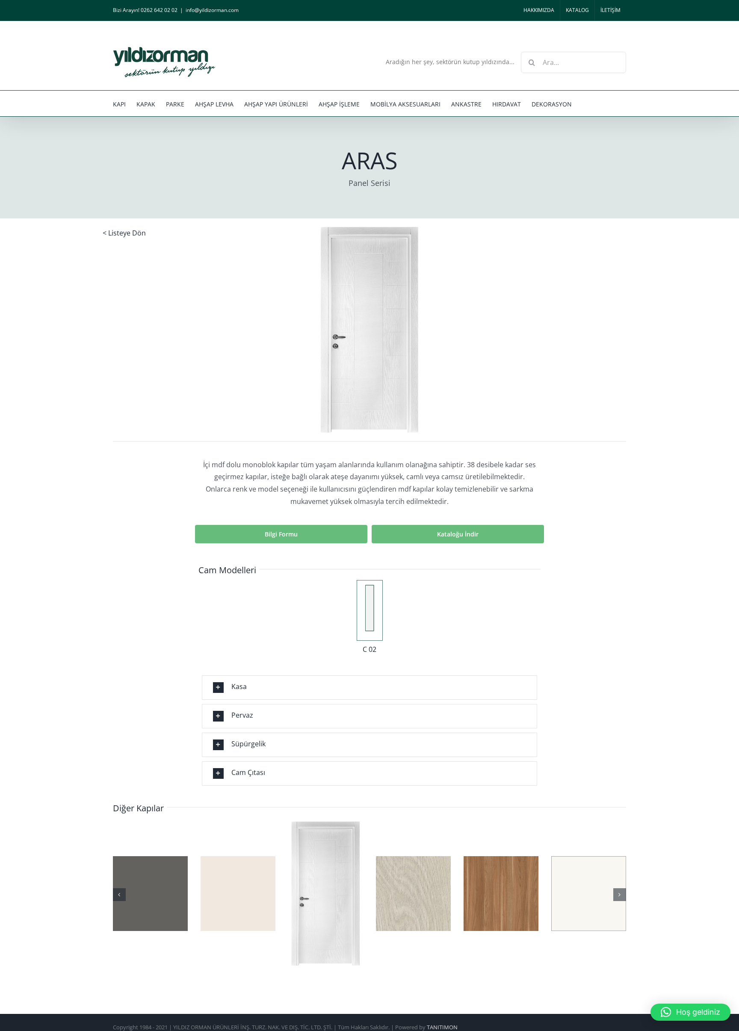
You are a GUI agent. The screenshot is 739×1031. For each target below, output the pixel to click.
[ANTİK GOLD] (462, 893)
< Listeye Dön (124, 233)
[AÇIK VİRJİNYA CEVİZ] (286, 893)
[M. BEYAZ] (374, 893)
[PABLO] (549, 893)
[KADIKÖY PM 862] (199, 893)
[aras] (369, 230)
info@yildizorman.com (212, 10)
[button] (369, 687)
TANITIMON (442, 1027)
